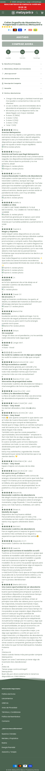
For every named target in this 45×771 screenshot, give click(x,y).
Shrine (36, 770)
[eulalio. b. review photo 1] (12, 214)
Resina (4, 743)
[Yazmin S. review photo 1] (12, 268)
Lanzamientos (7, 698)
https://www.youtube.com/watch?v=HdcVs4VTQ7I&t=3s (17, 571)
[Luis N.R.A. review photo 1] (12, 198)
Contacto (6, 721)
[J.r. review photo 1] (9, 289)
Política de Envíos (8, 694)
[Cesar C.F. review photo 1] (13, 306)
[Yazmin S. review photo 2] (12, 270)
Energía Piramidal (8, 747)
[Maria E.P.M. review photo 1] (13, 326)
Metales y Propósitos (10, 738)
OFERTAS (5, 703)
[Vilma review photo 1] (11, 147)
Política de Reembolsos (11, 717)
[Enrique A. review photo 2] (12, 169)
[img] (7, 130)
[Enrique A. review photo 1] (12, 166)
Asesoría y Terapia (9, 752)
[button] (7, 27)
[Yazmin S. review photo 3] (12, 272)
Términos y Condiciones (11, 712)
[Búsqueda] (37, 12)
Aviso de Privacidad (9, 708)
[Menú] (2, 12)
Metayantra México (18, 770)
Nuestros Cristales (9, 734)
